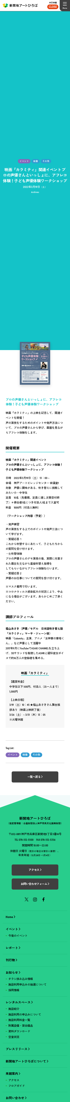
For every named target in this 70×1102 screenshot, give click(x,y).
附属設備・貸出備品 (20, 1025)
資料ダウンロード (19, 1031)
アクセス (13, 1080)
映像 (25, 754)
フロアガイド (16, 1086)
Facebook (43, 899)
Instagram (35, 899)
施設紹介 (13, 1009)
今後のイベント (17, 935)
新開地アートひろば (20, 5)
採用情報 (13, 990)
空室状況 (13, 1037)
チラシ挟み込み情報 (20, 979)
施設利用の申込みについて (24, 1014)
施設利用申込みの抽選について (27, 984)
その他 (36, 754)
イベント (13, 754)
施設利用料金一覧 (19, 1020)
